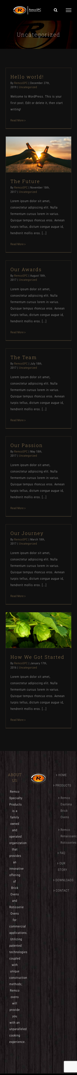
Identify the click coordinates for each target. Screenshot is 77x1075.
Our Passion (26, 445)
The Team (23, 357)
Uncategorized (28, 87)
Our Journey (27, 533)
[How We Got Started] (38, 630)
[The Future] (38, 154)
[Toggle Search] (56, 10)
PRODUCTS (63, 785)
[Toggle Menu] (69, 10)
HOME (62, 775)
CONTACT (62, 890)
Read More (17, 120)
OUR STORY (62, 866)
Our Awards (26, 269)
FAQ (62, 853)
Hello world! (27, 77)
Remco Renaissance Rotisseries (64, 836)
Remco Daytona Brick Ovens (64, 807)
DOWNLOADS (63, 880)
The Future (32, 147)
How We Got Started (32, 623)
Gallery (45, 147)
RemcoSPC (21, 83)
